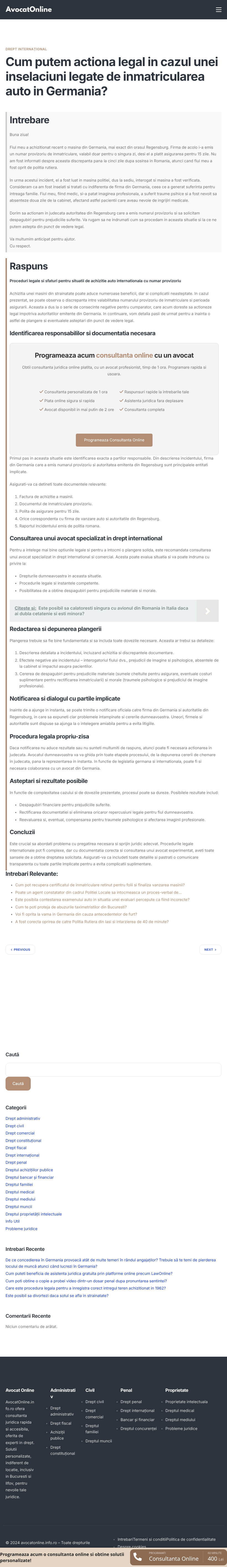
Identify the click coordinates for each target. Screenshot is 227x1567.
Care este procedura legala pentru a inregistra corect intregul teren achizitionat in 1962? (86, 1288)
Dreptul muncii (19, 1206)
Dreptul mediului (20, 1199)
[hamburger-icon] (218, 9)
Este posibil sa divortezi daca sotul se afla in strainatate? (57, 1295)
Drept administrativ (23, 1118)
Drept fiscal (16, 1148)
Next (208, 950)
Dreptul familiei (19, 1184)
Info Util (13, 1221)
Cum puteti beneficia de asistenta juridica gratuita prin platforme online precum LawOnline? (89, 1273)
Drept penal (16, 1162)
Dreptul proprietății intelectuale (34, 1214)
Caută (12, 1055)
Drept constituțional (23, 1140)
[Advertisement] (113, 996)
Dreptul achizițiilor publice (29, 1170)
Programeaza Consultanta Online (114, 440)
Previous (22, 950)
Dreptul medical (20, 1192)
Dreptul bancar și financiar (30, 1177)
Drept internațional (26, 49)
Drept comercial (20, 1133)
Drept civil (15, 1126)
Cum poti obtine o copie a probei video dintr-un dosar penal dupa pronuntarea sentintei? (86, 1281)
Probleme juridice (21, 1229)
